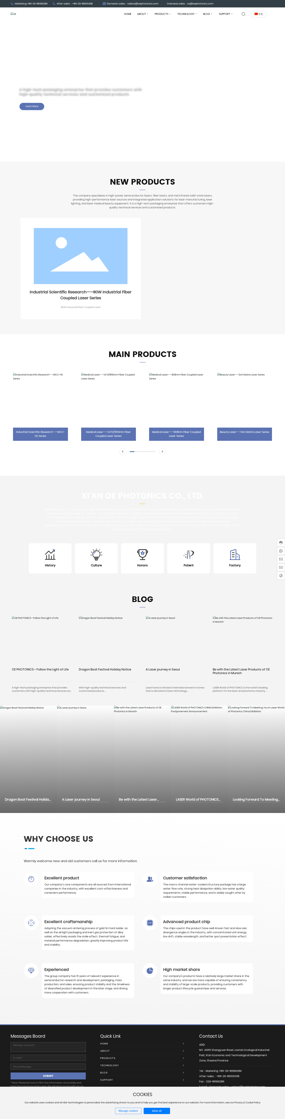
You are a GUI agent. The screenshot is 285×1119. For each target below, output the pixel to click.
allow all (157, 1110)
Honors (142, 565)
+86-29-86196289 (230, 1071)
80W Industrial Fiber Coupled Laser (81, 307)
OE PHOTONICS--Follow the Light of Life (40, 669)
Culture (96, 565)
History (50, 565)
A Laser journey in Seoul (163, 669)
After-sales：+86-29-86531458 (74, 3)
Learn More (227, 113)
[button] (122, 451)
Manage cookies (128, 1110)
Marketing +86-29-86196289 (31, 3)
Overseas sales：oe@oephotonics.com (190, 3)
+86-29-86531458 (227, 1076)
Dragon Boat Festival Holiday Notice (105, 669)
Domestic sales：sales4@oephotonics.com (132, 3)
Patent (189, 565)
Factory (235, 565)
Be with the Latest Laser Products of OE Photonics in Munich (241, 671)
